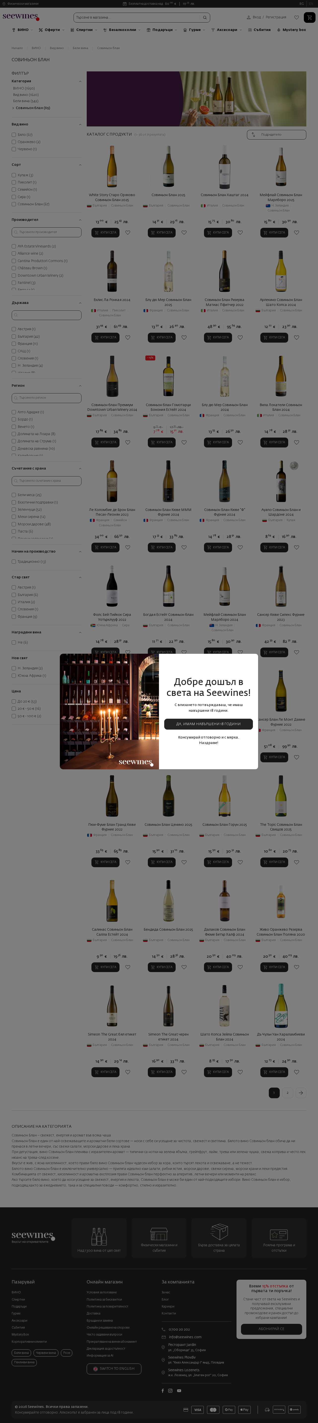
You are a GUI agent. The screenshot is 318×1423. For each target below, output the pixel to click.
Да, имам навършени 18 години (208, 724)
